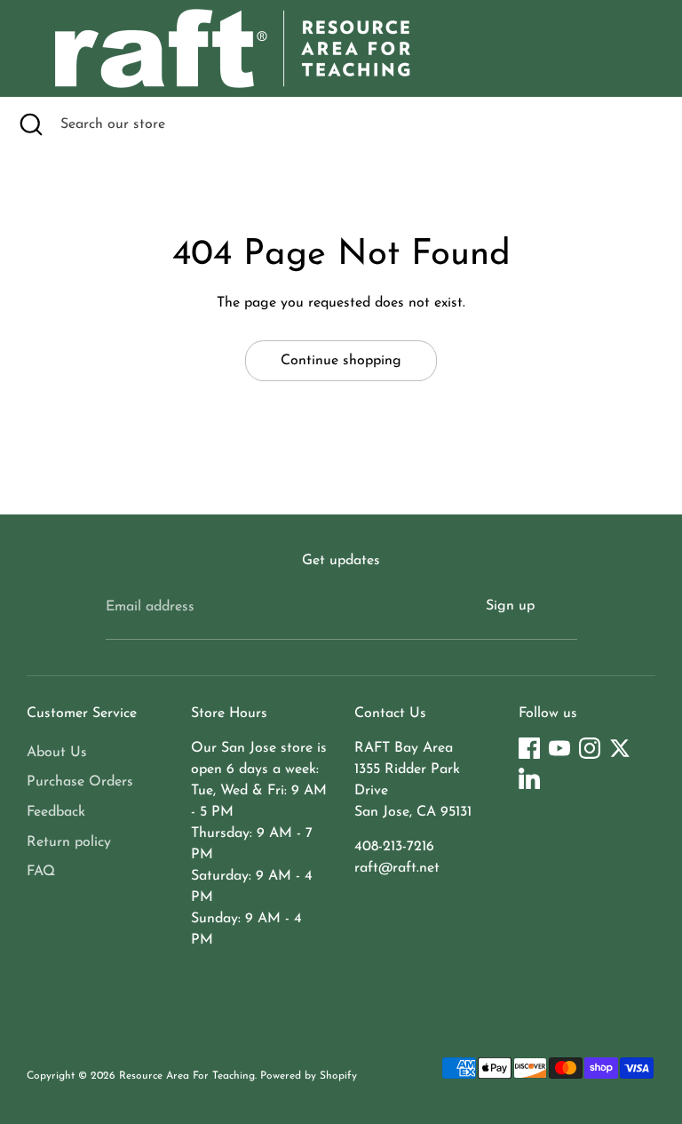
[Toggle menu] (28, 48)
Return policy (69, 842)
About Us (57, 752)
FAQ (41, 872)
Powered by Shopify (308, 1076)
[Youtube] (559, 748)
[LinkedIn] (529, 778)
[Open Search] (30, 124)
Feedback (56, 812)
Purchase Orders (80, 782)
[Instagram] (589, 748)
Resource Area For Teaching (187, 1076)
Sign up (510, 606)
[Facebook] (529, 748)
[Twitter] (619, 748)
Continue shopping (341, 361)
